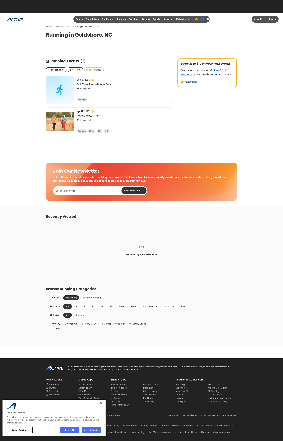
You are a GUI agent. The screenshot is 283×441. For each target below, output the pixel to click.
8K (93, 306)
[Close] (101, 403)
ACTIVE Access (204, 425)
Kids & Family (183, 19)
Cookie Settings (19, 430)
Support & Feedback (182, 425)
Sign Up (258, 19)
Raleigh (121, 323)
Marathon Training (217, 401)
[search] (208, 19)
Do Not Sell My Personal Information (218, 415)
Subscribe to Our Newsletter (182, 415)
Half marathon (150, 306)
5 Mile (133, 306)
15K (111, 306)
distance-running (92, 297)
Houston (180, 398)
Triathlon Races (119, 387)
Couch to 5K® (85, 387)
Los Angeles (182, 387)
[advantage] (196, 19)
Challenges (108, 19)
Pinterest (53, 391)
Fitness (146, 19)
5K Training (213, 391)
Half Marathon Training (220, 398)
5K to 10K (82, 391)
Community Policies (115, 432)
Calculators (92, 19)
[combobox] (56, 69)
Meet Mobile (84, 394)
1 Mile (121, 306)
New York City (183, 391)
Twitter (52, 387)
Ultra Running (150, 391)
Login (272, 19)
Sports (156, 19)
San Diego (181, 384)
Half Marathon (150, 384)
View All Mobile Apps (88, 398)
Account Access (111, 415)
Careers (165, 425)
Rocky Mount (90, 323)
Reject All (69, 430)
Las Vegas (181, 401)
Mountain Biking (119, 394)
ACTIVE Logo (52, 366)
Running (121, 19)
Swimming (148, 401)
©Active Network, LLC (163, 432)
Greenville (72, 323)
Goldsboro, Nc (63, 26)
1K (76, 306)
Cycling (115, 391)
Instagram (54, 394)
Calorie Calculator (217, 387)
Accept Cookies (91, 430)
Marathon (169, 306)
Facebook (54, 384)
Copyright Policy (110, 425)
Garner (107, 323)
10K (102, 306)
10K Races (116, 401)
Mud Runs (148, 398)
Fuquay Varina (139, 323)
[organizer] (202, 19)
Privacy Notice (129, 425)
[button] (75, 69)
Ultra (182, 306)
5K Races (115, 398)
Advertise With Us (224, 425)
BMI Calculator (215, 384)
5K (85, 306)
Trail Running (149, 394)
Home (49, 26)
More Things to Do (120, 404)
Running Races (118, 384)
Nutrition (168, 19)
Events (79, 19)
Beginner (80, 315)
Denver (179, 394)
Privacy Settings (149, 425)
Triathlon (134, 19)
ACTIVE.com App (86, 384)
